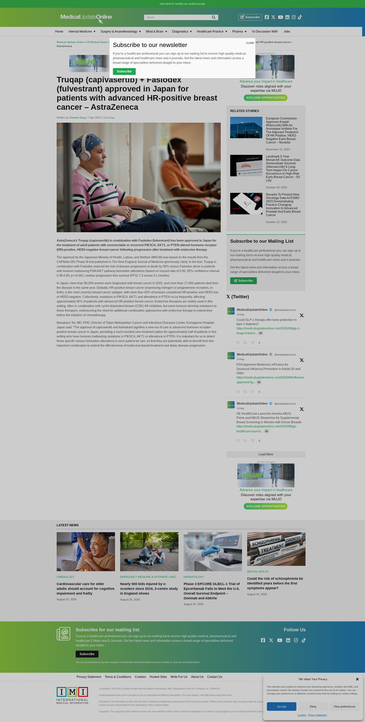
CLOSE (250, 43)
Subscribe (124, 71)
